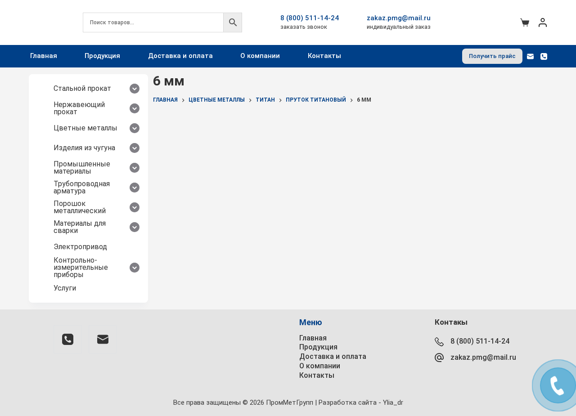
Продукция (102, 56)
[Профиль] (542, 22)
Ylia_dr (393, 402)
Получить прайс (492, 56)
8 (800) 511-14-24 (309, 18)
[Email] (530, 56)
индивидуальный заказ (399, 26)
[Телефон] (543, 56)
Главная (43, 56)
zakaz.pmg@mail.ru (399, 18)
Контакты (324, 56)
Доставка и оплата (180, 56)
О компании (260, 56)
